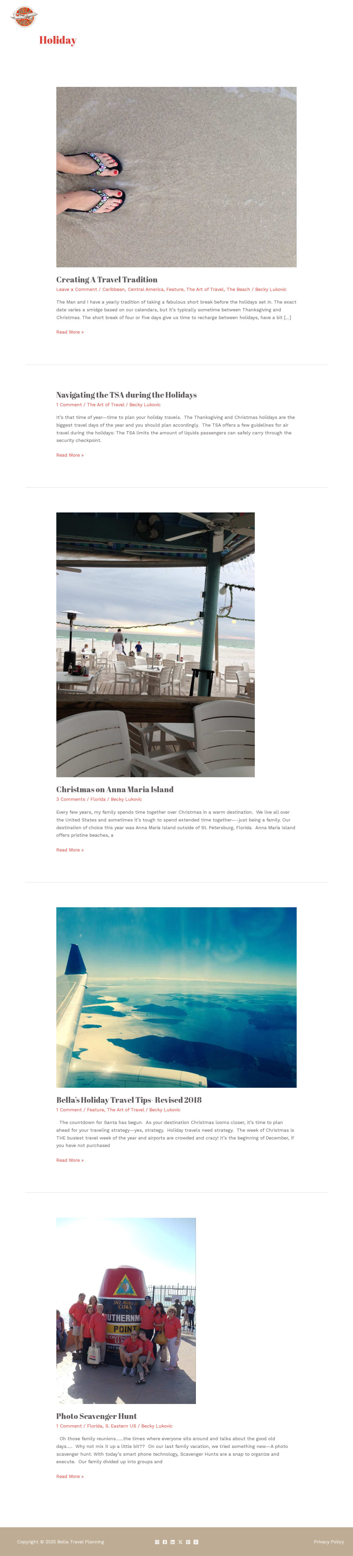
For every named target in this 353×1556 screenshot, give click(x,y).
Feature (174, 289)
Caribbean (113, 289)
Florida (98, 799)
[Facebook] (165, 1542)
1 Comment (69, 404)
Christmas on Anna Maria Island (115, 789)
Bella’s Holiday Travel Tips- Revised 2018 (129, 1099)
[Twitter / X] (180, 1542)
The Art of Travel (205, 289)
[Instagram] (157, 1542)
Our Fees (196, 16)
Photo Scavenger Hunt (96, 1416)
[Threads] (196, 1542)
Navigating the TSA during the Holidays (126, 394)
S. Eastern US (120, 1426)
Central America (146, 289)
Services (167, 16)
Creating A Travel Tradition (107, 279)
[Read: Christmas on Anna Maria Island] (155, 644)
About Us (138, 16)
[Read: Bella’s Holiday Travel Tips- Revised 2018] (176, 997)
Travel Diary (272, 16)
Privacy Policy (329, 1541)
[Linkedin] (172, 1542)
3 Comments (70, 799)
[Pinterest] (188, 1542)
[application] (246, 17)
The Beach (238, 289)
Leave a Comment (76, 289)
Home (112, 16)
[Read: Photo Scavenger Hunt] (126, 1310)
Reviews (303, 16)
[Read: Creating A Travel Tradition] (176, 176)
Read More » (70, 331)
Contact (330, 16)
